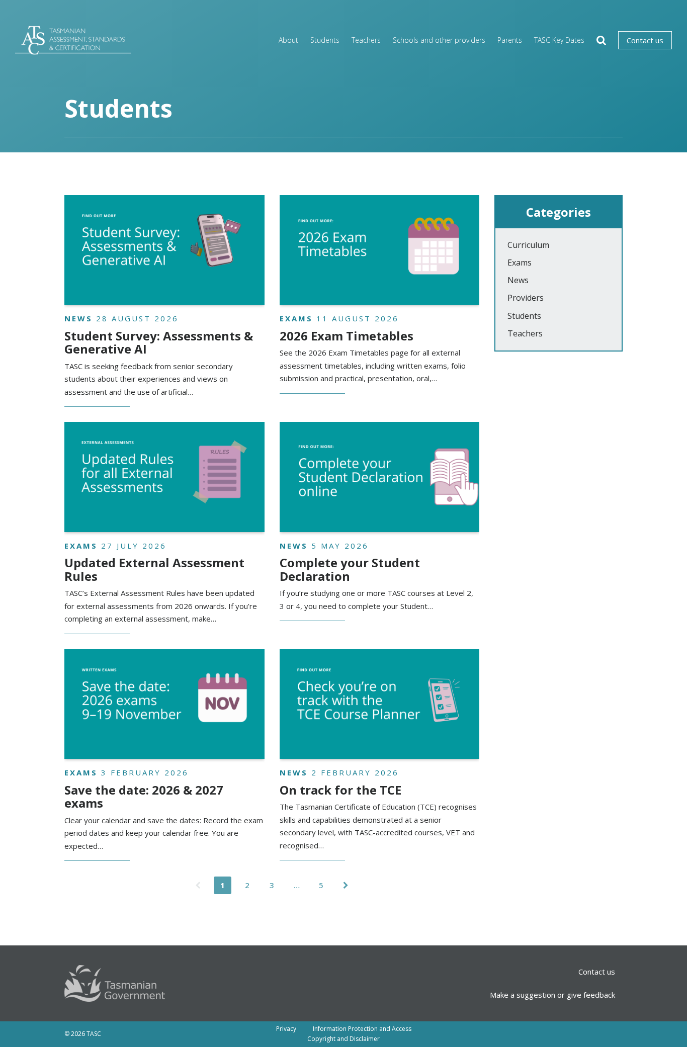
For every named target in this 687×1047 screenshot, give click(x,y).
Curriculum (528, 244)
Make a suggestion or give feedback (552, 995)
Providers (525, 297)
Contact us (645, 40)
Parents (509, 40)
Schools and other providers (439, 40)
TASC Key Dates (559, 40)
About (288, 40)
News (518, 280)
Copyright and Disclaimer (343, 1038)
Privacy (286, 1028)
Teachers (366, 40)
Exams (519, 262)
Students (324, 40)
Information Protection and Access (362, 1028)
